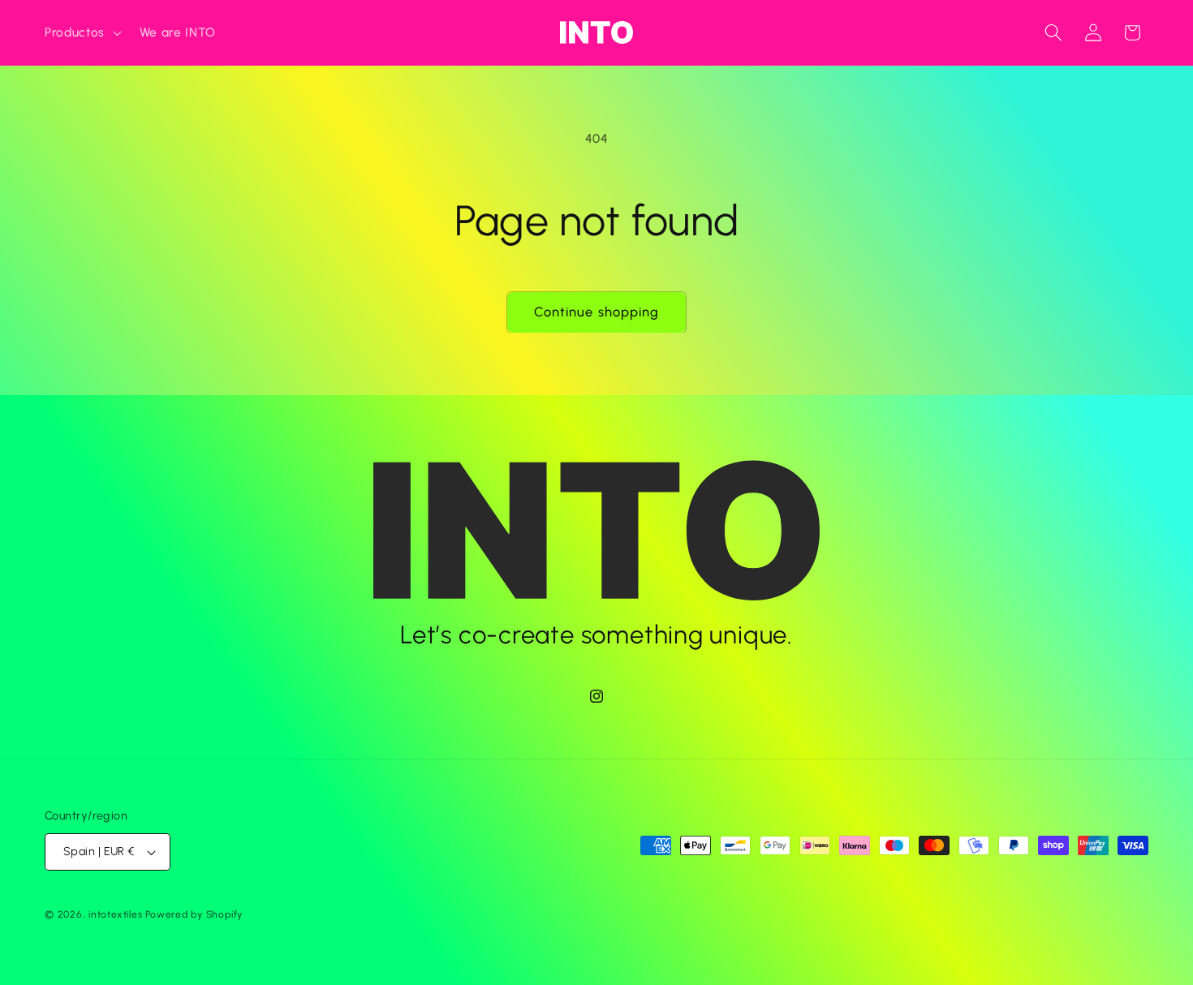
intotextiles (115, 914)
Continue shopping (597, 311)
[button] (81, 32)
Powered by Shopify (194, 914)
